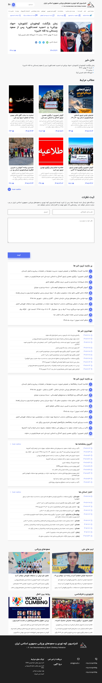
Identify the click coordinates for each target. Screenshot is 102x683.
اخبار (85, 11)
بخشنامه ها (60, 11)
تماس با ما (11, 11)
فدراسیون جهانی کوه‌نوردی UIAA (35, 663)
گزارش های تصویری (51, 11)
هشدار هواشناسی (35, 11)
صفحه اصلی (91, 11)
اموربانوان (43, 11)
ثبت (18, 255)
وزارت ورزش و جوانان (38, 671)
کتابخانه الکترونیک (25, 11)
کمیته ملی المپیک (39, 674)
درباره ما (17, 11)
